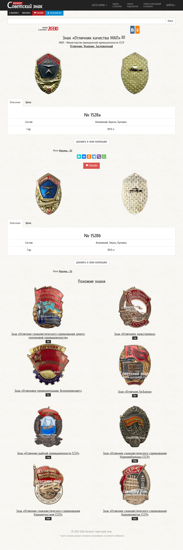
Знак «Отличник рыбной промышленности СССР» (48, 453)
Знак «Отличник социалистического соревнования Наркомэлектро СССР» (135, 512)
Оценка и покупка (117, 5)
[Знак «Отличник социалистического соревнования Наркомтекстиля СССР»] (48, 484)
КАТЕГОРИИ (98, 5)
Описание (15, 102)
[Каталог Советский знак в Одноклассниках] (137, 29)
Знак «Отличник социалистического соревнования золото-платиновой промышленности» (48, 335)
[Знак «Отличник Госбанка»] (135, 364)
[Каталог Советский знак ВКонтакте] (132, 29)
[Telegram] (94, 156)
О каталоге (14, 13)
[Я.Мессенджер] (79, 156)
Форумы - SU (65, 150)
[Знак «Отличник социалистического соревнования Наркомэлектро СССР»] (134, 484)
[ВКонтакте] (84, 156)
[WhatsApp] (104, 156)
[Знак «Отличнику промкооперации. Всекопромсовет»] (48, 364)
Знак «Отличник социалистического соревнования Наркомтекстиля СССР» (48, 512)
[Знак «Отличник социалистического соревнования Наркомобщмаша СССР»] (135, 426)
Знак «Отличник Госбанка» (135, 392)
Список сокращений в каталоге (152, 5)
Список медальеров (132, 5)
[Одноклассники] (89, 156)
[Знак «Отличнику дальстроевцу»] (135, 307)
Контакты (26, 13)
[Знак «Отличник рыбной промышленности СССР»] (48, 426)
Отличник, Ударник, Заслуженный (91, 46)
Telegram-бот (56, 13)
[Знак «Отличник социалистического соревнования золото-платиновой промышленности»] (48, 307)
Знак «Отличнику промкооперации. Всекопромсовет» (48, 391)
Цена (28, 102)
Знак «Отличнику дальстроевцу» (134, 334)
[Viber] (99, 156)
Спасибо (39, 13)
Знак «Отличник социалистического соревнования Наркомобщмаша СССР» (135, 455)
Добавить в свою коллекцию (91, 141)
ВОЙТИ (170, 5)
